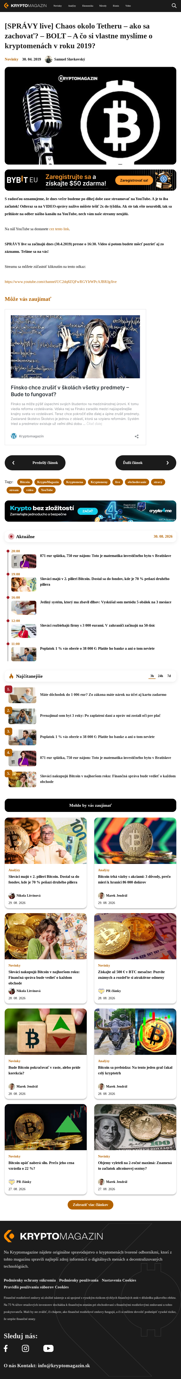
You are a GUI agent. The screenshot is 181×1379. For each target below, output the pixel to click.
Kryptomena (74, 482)
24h (160, 676)
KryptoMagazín (48, 482)
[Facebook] (6, 1349)
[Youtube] (48, 1349)
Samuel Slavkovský (69, 59)
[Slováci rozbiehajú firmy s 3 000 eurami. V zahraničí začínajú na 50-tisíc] (23, 631)
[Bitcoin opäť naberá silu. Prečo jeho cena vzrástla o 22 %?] (46, 1127)
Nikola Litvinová (28, 895)
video (29, 490)
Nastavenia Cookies (119, 1280)
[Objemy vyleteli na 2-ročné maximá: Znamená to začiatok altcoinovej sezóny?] (135, 1127)
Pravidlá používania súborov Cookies (36, 1287)
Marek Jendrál (116, 895)
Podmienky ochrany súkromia (30, 1280)
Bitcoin (25, 482)
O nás (10, 1365)
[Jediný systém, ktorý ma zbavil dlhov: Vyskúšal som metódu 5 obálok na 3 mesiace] (23, 608)
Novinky (11, 59)
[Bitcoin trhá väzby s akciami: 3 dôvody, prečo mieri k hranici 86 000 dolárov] (135, 841)
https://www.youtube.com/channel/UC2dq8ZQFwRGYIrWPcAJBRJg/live (61, 282)
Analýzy (14, 870)
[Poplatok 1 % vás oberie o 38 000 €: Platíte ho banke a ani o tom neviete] (23, 654)
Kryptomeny (99, 482)
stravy (158, 482)
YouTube (47, 490)
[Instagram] (25, 1349)
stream (14, 490)
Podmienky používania (79, 1280)
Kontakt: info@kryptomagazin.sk (53, 1365)
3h (152, 676)
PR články (113, 991)
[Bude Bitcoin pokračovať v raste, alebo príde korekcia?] (46, 1032)
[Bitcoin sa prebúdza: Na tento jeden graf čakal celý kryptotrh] (135, 1032)
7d (169, 676)
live (117, 482)
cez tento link (59, 229)
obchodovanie (137, 482)
